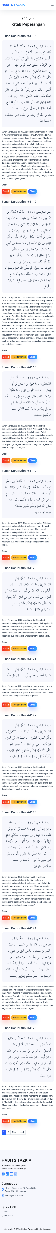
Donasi (5, 1211)
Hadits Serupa (19, 191)
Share (32, 191)
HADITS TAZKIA (13, 5)
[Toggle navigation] (52, 5)
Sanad (6, 191)
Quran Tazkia (7, 1215)
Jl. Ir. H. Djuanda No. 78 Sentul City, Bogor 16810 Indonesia (20, 1190)
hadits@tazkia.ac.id (14, 1195)
